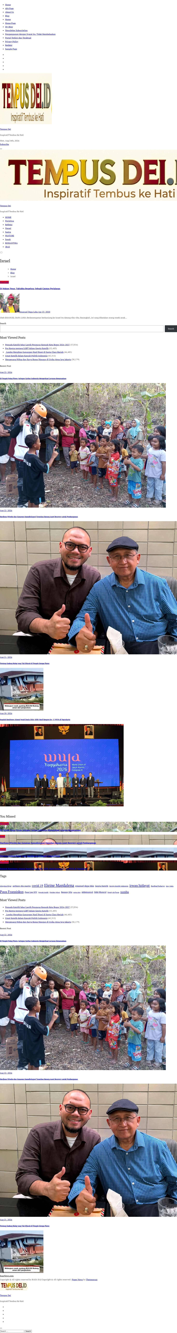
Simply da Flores (113, 892)
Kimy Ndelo (169, 886)
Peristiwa (9, 220)
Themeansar (91, 1279)
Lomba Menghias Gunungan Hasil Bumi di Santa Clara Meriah (34, 352)
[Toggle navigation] (1, 148)
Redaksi (8, 45)
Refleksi (8, 224)
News (2, 836)
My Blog (9, 26)
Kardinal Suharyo (158, 886)
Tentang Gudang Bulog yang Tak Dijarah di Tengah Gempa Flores (24, 663)
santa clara (76, 892)
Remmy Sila (66, 892)
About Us (9, 12)
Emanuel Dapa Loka (28, 311)
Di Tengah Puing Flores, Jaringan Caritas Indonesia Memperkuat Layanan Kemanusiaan (33, 378)
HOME (8, 217)
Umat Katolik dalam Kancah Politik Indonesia (26, 355)
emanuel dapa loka (84, 885)
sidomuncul (87, 892)
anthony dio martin (22, 886)
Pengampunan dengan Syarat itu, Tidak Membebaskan (30, 34)
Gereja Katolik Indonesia (118, 886)
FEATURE (9, 235)
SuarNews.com (7, 809)
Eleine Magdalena (59, 885)
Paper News (77, 1279)
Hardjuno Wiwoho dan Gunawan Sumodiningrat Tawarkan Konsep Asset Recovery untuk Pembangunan (39, 516)
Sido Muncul (100, 892)
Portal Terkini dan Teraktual (18, 37)
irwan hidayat (139, 885)
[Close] (1, 1328)
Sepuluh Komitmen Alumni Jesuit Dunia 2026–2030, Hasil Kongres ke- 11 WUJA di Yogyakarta (35, 719)
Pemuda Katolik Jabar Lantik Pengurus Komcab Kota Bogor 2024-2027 (37, 344)
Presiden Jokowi (55, 892)
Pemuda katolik (43, 892)
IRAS (7, 246)
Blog (7, 15)
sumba (124, 892)
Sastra (8, 232)
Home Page (10, 23)
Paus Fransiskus (12, 891)
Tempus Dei (5, 129)
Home (8, 4)
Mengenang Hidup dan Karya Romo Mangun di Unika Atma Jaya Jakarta (38, 359)
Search (3, 323)
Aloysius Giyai (5, 886)
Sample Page (11, 48)
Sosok (8, 239)
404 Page (9, 8)
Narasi (8, 228)
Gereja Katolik (101, 886)
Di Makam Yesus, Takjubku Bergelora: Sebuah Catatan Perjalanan (30, 288)
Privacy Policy (11, 41)
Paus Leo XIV (31, 892)
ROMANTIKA (11, 243)
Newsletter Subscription (16, 30)
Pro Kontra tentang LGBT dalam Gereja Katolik (26, 348)
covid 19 (37, 886)
